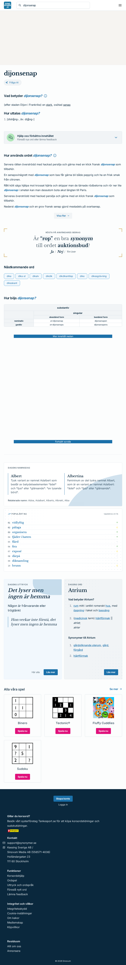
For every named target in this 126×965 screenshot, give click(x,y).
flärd (15, 541)
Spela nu (22, 731)
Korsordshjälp (15, 875)
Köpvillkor (13, 927)
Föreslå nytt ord (17, 889)
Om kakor (13, 918)
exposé (16, 551)
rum (76, 605)
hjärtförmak (102, 618)
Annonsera (13, 950)
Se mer (114, 689)
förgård (78, 649)
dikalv (35, 276)
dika (9, 276)
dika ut (22, 276)
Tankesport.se (47, 821)
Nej (60, 252)
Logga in (63, 804)
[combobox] (55, 5)
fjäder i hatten (21, 536)
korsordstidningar (83, 821)
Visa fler (61, 215)
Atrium (77, 590)
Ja (52, 252)
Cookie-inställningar (19, 913)
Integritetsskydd (17, 908)
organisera (19, 532)
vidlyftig (18, 522)
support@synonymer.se (21, 842)
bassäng (104, 610)
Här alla (36, 672)
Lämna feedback (17, 894)
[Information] (45, 95)
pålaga (16, 527)
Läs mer (50, 672)
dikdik (49, 276)
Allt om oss (14, 946)
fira (14, 546)
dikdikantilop (66, 276)
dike (82, 276)
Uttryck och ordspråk (20, 885)
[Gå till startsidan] (7, 5)
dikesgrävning (99, 276)
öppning (79, 610)
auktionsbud (73, 245)
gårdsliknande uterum (87, 645)
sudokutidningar (17, 825)
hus (107, 605)
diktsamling (20, 560)
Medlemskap (15, 922)
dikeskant (12, 283)
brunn (16, 565)
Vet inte (71, 251)
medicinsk (80, 618)
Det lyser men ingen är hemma (29, 593)
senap (67, 104)
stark (49, 104)
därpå (16, 556)
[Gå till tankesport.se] (63, 830)
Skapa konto (63, 798)
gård (105, 645)
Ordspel (12, 880)
